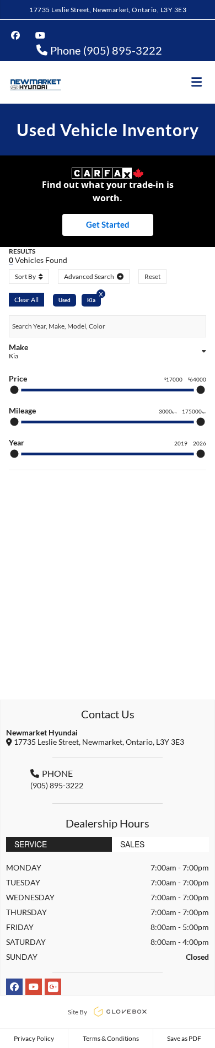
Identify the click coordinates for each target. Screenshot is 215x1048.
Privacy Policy (34, 1038)
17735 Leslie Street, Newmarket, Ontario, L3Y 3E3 (107, 10)
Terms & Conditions (111, 1038)
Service (30, 844)
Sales (132, 844)
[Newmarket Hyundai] (35, 82)
